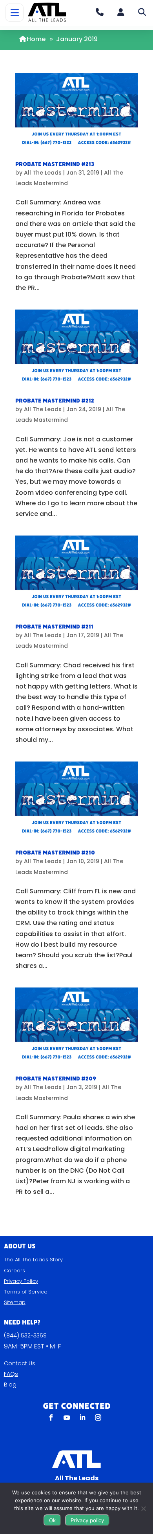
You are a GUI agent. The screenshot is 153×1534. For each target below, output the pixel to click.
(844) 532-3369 (25, 1335)
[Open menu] (14, 13)
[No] (143, 1508)
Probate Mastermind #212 (54, 400)
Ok (52, 1520)
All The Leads (43, 173)
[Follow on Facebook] (51, 1417)
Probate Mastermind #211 (54, 626)
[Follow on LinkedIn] (82, 1417)
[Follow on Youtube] (66, 1417)
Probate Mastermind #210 (55, 852)
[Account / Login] (120, 12)
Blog (10, 1384)
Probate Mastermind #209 (55, 1078)
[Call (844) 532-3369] (99, 12)
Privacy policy (87, 1520)
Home (36, 39)
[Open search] (142, 12)
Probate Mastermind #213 (54, 164)
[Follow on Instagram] (98, 1417)
